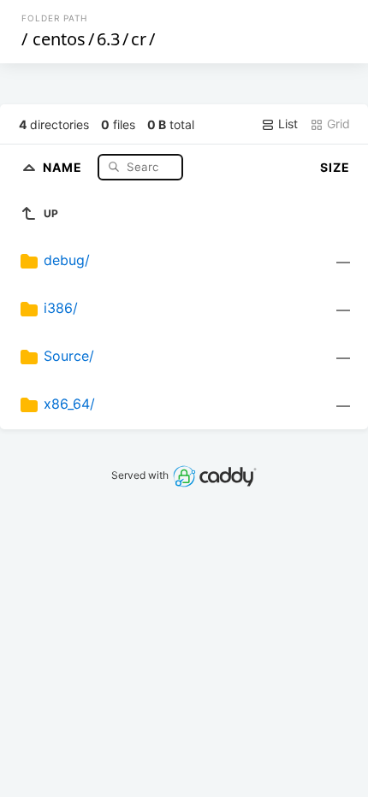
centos (59, 38)
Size (335, 167)
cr (138, 38)
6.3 (108, 38)
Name (64, 166)
